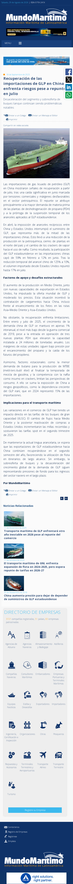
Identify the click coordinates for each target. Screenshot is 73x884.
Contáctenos (13, 827)
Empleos (12, 841)
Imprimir (13, 119)
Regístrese (12, 836)
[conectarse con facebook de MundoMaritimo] (68, 72)
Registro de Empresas (17, 831)
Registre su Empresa (35, 810)
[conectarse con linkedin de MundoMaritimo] (68, 87)
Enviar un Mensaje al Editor (45, 115)
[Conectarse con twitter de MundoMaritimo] (68, 79)
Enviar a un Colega (17, 115)
